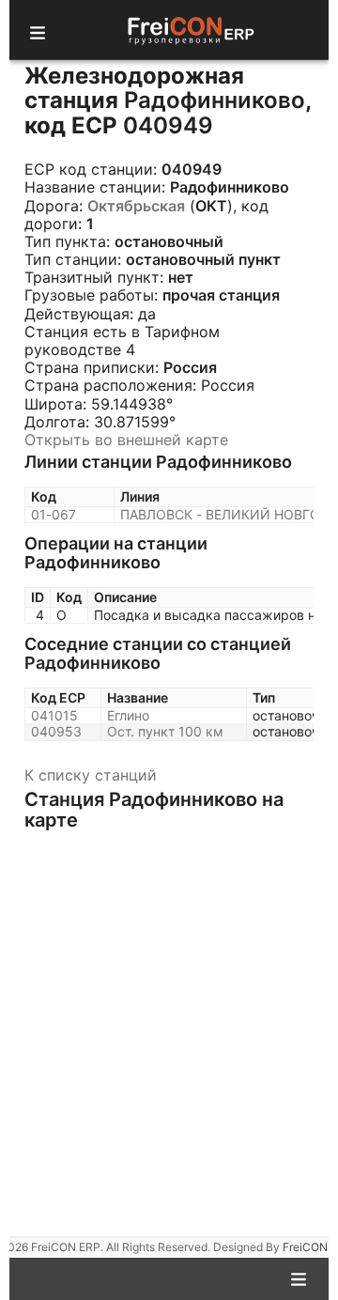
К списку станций (90, 775)
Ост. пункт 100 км (165, 731)
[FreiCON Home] (189, 29)
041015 (54, 715)
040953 (56, 731)
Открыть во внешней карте (126, 439)
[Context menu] (298, 1277)
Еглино (128, 715)
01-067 (53, 514)
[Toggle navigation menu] (37, 30)
